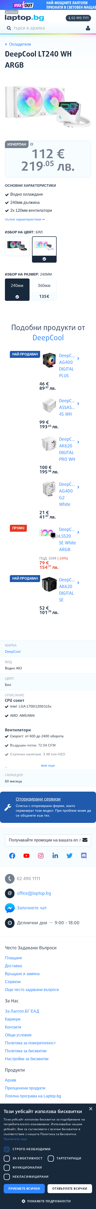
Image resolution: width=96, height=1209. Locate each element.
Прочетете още (15, 1139)
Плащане (13, 958)
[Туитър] (69, 856)
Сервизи (13, 982)
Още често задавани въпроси (32, 990)
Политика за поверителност (30, 1043)
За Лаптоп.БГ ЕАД (22, 1011)
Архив (10, 1080)
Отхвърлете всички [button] (69, 1188)
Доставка (13, 966)
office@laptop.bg (34, 893)
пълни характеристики (23, 219)
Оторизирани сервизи (38, 799)
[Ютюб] (26, 856)
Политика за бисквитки (26, 1051)
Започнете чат (32, 908)
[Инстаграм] (41, 856)
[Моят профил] (88, 29)
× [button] (90, 1109)
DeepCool (48, 338)
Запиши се (84, 840)
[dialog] (48, 1156)
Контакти (13, 1027)
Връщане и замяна (22, 974)
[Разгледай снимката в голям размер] (48, 107)
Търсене (10, 27)
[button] (48, 1201)
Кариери (12, 1019)
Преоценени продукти (25, 1088)
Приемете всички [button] (24, 1188)
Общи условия (18, 1035)
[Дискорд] (84, 856)
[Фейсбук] (12, 856)
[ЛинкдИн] (55, 856)
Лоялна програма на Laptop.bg (33, 1096)
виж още (48, 765)
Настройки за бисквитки (26, 1059)
